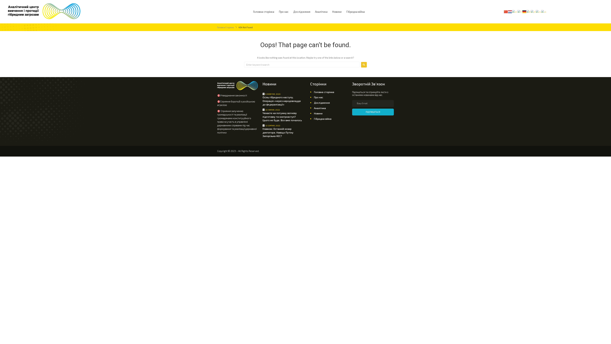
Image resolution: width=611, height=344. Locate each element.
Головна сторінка (225, 27)
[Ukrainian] (544, 11)
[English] (515, 11)
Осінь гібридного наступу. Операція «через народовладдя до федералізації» (282, 101)
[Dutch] (510, 11)
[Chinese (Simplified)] (506, 11)
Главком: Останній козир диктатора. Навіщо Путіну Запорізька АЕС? (278, 132)
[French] (520, 11)
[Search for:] (301, 65)
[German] (524, 11)
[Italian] (529, 11)
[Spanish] (538, 11)
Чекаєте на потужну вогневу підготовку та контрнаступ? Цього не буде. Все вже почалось (282, 116)
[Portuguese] (533, 11)
